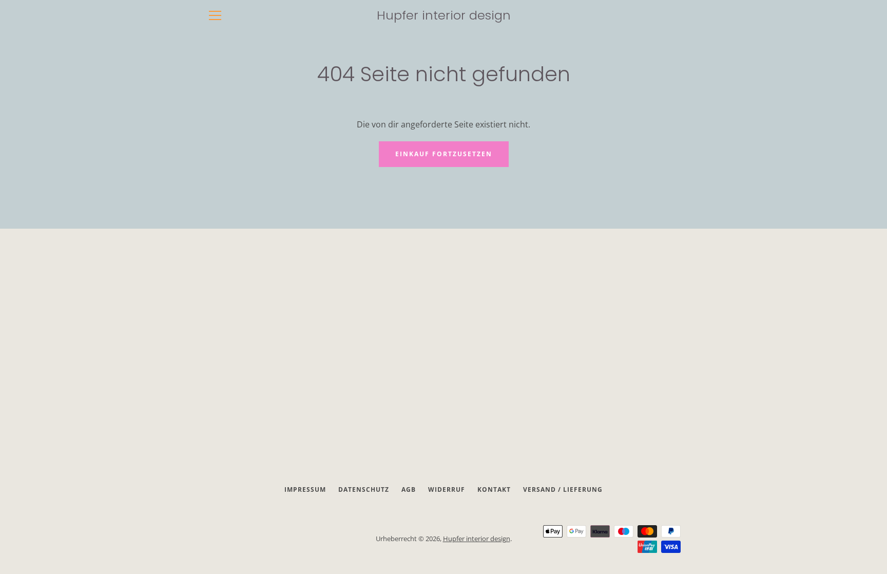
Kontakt (494, 489)
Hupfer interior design (444, 15)
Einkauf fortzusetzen (443, 154)
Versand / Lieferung (563, 489)
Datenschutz (363, 489)
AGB (408, 489)
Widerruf (446, 489)
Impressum (305, 489)
